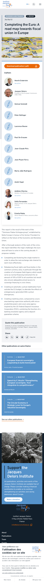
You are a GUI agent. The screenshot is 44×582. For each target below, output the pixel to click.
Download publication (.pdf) (18, 66)
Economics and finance (14, 16)
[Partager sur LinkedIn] (7, 337)
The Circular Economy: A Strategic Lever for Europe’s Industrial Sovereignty (19, 405)
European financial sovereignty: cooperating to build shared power (21, 361)
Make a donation (13, 499)
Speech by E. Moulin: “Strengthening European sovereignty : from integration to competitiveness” (22, 383)
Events (4, 543)
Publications (6, 536)
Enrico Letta (7, 367)
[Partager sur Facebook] (22, 337)
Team (4, 539)
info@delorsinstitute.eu (20, 525)
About (4, 532)
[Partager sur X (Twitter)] (12, 337)
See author (18, 83)
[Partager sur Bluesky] (17, 337)
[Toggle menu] (40, 4)
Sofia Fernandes (8, 412)
